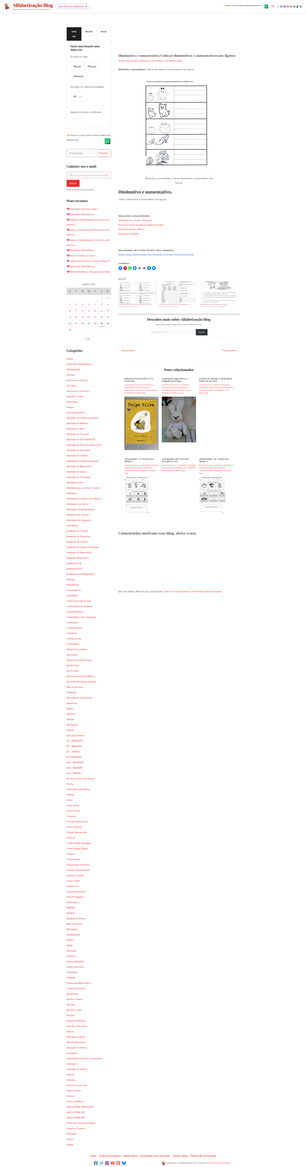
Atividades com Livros (78, 504)
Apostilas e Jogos (75, 396)
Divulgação (72, 724)
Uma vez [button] (74, 34)
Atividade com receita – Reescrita (135, 220)
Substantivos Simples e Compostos (84, 1058)
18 (76, 316)
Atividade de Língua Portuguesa (83, 461)
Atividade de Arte (75, 428)
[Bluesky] (294, 6)
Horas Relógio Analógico (79, 843)
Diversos (71, 713)
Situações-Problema (77, 1047)
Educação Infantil (75, 735)
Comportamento (75, 611)
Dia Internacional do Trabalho (81, 681)
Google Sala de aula (77, 832)
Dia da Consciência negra (79, 660)
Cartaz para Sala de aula (79, 600)
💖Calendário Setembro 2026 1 (82, 209)
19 (83, 316)
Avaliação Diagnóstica (78, 557)
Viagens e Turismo (76, 1128)
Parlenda (71, 977)
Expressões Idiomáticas (78, 789)
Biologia (71, 579)
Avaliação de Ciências (77, 530)
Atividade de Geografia (78, 450)
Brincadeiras (73, 584)
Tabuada (71, 1079)
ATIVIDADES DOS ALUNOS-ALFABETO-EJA (175, 460)
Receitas (71, 1004)
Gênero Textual (74, 827)
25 (76, 323)
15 (102, 310)
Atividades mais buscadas (155, 1156)
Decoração (72, 654)
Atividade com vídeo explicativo (82, 417)
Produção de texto (76, 988)
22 (101, 316)
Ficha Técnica (73, 810)
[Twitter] (101, 1163)
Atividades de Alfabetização (80, 509)
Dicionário (72, 692)
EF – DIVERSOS (75, 740)
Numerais (71, 950)
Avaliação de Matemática (79, 552)
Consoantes (72, 622)
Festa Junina (73, 805)
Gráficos (71, 837)
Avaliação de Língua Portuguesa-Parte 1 (214, 304)
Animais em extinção (77, 380)
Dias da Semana (75, 687)
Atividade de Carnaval (78, 434)
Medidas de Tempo (76, 918)
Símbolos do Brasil (76, 1036)
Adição (70, 358)
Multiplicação (73, 934)
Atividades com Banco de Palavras (84, 498)
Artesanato (72, 401)
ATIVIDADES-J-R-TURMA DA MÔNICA (214, 460)
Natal (69, 945)
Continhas (72, 633)
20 (88, 316)
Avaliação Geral (74, 568)
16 (108, 310)
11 (76, 310)
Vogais (70, 1144)
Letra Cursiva (73, 880)
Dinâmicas (72, 703)
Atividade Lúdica (75, 482)
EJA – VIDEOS (74, 773)
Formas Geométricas (77, 821)
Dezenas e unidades (128, 233)
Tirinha (70, 1096)
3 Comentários (147, 385)
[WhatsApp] (278, 6)
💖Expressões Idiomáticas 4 (81, 266)
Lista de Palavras (75, 896)
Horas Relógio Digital (77, 848)
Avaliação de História (77, 541)
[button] (72, 6)
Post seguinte (230, 350)
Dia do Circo (73, 665)
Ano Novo (72, 385)
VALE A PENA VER (76, 1117)
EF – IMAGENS (74, 746)
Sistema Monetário (76, 1042)
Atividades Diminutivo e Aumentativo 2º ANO (134, 304)
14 (95, 310)
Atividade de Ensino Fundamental (84, 444)
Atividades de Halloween (79, 520)
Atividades (72, 493)
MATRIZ (71, 907)
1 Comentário (184, 385)
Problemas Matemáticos (79, 983)
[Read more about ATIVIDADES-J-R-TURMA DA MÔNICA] (212, 494)
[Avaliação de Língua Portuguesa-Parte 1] (219, 292)
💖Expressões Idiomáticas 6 (81, 214)
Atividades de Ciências (78, 514)
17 (70, 316)
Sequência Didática (76, 1020)
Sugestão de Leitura (77, 1069)
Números (71, 956)
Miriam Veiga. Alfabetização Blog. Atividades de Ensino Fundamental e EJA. (156, 254)
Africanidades (73, 369)
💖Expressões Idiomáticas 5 (81, 250)
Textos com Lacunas (77, 1085)
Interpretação (73, 859)
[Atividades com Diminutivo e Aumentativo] (178, 292)
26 (82, 323)
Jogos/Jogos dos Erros (78, 864)
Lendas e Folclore (75, 875)
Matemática (73, 902)
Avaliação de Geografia (78, 536)
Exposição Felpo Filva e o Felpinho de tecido (175, 380)
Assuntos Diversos (76, 412)
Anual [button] (104, 31)
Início (93, 1156)
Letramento (73, 886)
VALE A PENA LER (76, 1112)
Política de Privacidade (203, 1156)
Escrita (70, 783)
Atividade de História (77, 455)
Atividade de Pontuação (79, 477)
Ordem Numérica (75, 966)
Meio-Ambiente (74, 923)
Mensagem (72, 929)
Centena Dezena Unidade (79, 606)
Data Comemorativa (77, 649)
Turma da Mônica (75, 1101)
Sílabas (70, 1031)
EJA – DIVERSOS (75, 762)
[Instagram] (284, 6)
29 (101, 323)
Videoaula (71, 1133)
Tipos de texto (74, 1090)
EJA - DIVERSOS (189, 468)
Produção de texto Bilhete (131, 229)
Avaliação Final (74, 563)
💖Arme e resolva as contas (81, 255)
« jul (88, 338)
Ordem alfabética (75, 961)
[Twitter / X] (301, 6)
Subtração (72, 1063)
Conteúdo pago (74, 627)
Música (70, 940)
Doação (70, 730)
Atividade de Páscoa (77, 471)
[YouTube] (291, 6)
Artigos (70, 407)
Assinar (73, 183)
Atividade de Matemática (79, 466)
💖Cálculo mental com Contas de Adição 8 (88, 261)
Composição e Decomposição (81, 617)
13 (89, 310)
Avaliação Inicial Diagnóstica (81, 574)
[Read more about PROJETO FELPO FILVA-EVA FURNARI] (141, 423)
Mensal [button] (88, 31)
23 (108, 316)
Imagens (71, 853)
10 (70, 310)
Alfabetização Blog (33, 5)
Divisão (70, 719)
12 (83, 310)
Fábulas (70, 794)
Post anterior (127, 350)
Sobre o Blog (180, 1156)
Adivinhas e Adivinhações (79, 364)
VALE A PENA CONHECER (80, 1106)
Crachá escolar (74, 638)
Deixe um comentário (152, 60)
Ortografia (72, 972)
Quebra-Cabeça (75, 999)
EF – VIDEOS (73, 751)
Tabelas (70, 1074)
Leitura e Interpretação (78, 870)
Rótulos (70, 1015)
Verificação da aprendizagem (81, 1123)
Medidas (71, 913)
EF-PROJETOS (74, 757)
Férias (70, 800)
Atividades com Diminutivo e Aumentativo (174, 304)
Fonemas (71, 816)
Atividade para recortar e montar (83, 487)
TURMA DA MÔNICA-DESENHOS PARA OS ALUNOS (215, 380)
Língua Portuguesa (76, 891)
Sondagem (72, 1053)
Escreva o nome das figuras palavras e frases (141, 224)
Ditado (70, 708)
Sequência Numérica (77, 1026)
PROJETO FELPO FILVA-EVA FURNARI (138, 380)
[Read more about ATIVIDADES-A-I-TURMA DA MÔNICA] (136, 494)
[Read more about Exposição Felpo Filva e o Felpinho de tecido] (179, 419)
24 (70, 323)
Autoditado (72, 525)
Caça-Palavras (74, 590)
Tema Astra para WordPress (219, 1163)
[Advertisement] (178, 35)
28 (95, 323)
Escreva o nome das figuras (80, 778)
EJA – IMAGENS (75, 767)
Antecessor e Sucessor (78, 391)
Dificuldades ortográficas (79, 697)
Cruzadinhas (73, 644)
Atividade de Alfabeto (77, 423)
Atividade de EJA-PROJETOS (81, 439)
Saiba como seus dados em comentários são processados (192, 591)
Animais (70, 374)
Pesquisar (103, 153)
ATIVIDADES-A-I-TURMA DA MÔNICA (139, 460)
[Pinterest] (288, 6)
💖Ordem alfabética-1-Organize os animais (88, 271)
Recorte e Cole (74, 1010)
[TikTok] (297, 6)
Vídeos (70, 1139)
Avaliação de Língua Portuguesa (83, 547)
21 (95, 316)
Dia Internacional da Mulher (81, 676)
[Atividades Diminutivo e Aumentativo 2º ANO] (137, 292)
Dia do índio (73, 670)
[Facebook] (281, 6)
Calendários (72, 595)
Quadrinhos (72, 993)
